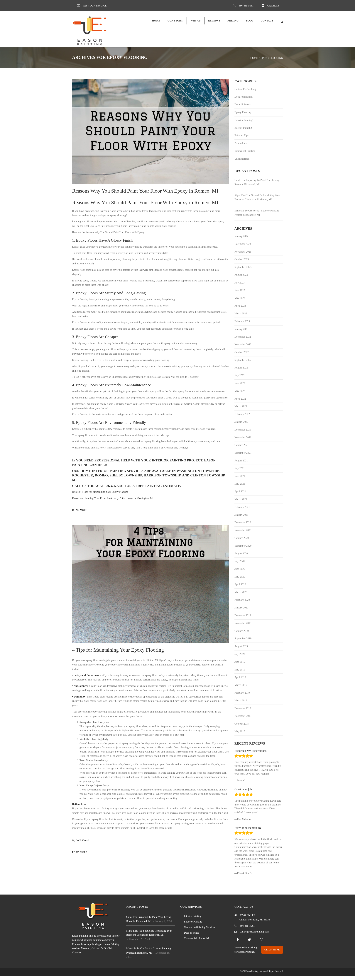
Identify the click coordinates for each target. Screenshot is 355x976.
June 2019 (239, 661)
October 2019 (241, 631)
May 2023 (239, 298)
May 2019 (239, 669)
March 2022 (240, 406)
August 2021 (241, 460)
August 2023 (241, 274)
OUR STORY (175, 20)
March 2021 (240, 499)
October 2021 (241, 445)
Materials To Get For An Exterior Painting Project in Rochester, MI (256, 212)
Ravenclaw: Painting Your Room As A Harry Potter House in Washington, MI (112, 498)
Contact (267, 20)
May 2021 (239, 483)
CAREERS (273, 5)
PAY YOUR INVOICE (95, 5)
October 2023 (241, 259)
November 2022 (242, 344)
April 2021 (240, 491)
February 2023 (242, 321)
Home (254, 58)
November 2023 (242, 251)
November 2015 (242, 716)
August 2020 (241, 553)
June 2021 (239, 476)
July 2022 (239, 375)
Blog (249, 20)
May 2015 (239, 731)
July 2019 (239, 654)
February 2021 (242, 507)
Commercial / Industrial (196, 938)
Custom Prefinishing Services (199, 927)
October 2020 (241, 538)
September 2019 (242, 638)
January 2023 (241, 329)
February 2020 (242, 599)
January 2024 (241, 236)
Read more (79, 510)
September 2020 (242, 545)
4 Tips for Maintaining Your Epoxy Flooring (104, 491)
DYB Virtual (82, 840)
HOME (156, 20)
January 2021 (241, 514)
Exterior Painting (243, 120)
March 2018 (240, 700)
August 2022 (241, 367)
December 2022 (242, 336)
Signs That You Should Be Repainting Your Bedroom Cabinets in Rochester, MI (257, 197)
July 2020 (239, 561)
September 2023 (242, 267)
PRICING (233, 20)
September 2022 (242, 360)
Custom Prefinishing (245, 89)
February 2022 (242, 414)
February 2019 (242, 692)
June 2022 (239, 383)
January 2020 (241, 607)
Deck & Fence (191, 932)
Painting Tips (241, 135)
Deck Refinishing (243, 96)
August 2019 (241, 646)
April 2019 (240, 677)
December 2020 (242, 522)
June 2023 (239, 290)
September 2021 (242, 452)
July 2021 (239, 468)
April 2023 (240, 305)
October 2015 (241, 723)
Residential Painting (244, 151)
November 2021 (242, 437)
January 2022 (241, 422)
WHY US (195, 20)
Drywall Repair (242, 104)
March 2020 (240, 592)
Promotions (240, 143)
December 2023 (242, 244)
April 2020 (240, 584)
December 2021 (242, 429)
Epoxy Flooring (242, 112)
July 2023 (239, 282)
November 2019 (242, 623)
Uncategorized (241, 158)
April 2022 (240, 398)
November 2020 (242, 530)
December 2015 (242, 708)
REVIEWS (214, 20)
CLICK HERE (272, 949)
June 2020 (239, 569)
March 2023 (240, 313)
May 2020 (239, 576)
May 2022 (239, 391)
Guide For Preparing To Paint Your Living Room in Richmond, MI (256, 182)
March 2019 (240, 685)
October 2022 (241, 352)
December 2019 (242, 615)
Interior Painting (243, 127)
